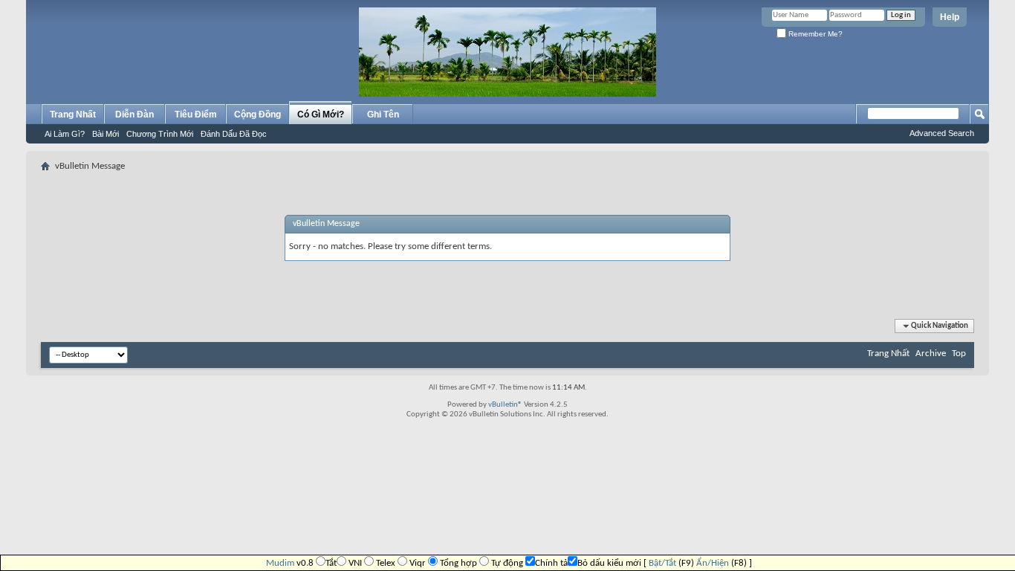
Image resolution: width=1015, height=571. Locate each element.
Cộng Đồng (257, 114)
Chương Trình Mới (159, 133)
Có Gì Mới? (320, 114)
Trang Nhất (73, 114)
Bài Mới (105, 133)
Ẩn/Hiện (712, 563)
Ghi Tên (383, 114)
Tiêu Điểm (196, 114)
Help (949, 17)
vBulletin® (505, 405)
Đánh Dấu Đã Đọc (234, 133)
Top (959, 353)
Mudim (280, 563)
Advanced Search (941, 133)
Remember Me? (814, 34)
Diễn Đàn (134, 114)
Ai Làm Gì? (65, 133)
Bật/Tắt (662, 563)
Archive (930, 353)
